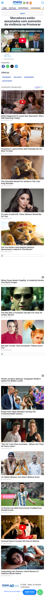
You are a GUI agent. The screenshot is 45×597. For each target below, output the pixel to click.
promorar (6, 77)
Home (4, 8)
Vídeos (22, 13)
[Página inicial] (17, 3)
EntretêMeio (23, 8)
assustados (7, 81)
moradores (29, 77)
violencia (18, 77)
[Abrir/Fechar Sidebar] (2, 2)
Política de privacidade (12, 591)
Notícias (12, 8)
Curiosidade (36, 8)
